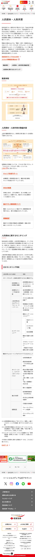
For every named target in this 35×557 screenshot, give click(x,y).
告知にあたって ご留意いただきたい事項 (9, 543)
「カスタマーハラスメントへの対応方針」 (9, 538)
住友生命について (7, 505)
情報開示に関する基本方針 (25, 536)
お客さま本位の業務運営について (9, 535)
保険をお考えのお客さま (9, 495)
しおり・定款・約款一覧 (25, 548)
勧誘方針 (9, 533)
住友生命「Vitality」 (8, 509)
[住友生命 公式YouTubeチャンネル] (29, 483)
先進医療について (9, 540)
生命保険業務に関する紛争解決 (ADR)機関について (25, 534)
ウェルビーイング (7, 498)
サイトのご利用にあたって (9, 545)
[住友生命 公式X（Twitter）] (5, 483)
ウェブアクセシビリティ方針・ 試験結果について (9, 548)
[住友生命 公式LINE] (23, 483)
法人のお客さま (6, 502)
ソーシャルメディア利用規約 (25, 540)
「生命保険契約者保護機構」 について (25, 543)
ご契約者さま (6, 492)
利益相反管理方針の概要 (9, 550)
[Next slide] (25, 467)
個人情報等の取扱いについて (25, 538)
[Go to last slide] (10, 467)
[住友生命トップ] (17, 518)
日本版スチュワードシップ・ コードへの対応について (25, 546)
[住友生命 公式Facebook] (17, 483)
